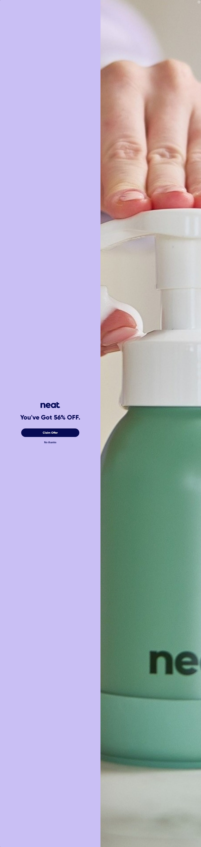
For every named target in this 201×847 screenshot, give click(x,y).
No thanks (50, 442)
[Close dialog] (199, 2)
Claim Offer (50, 432)
